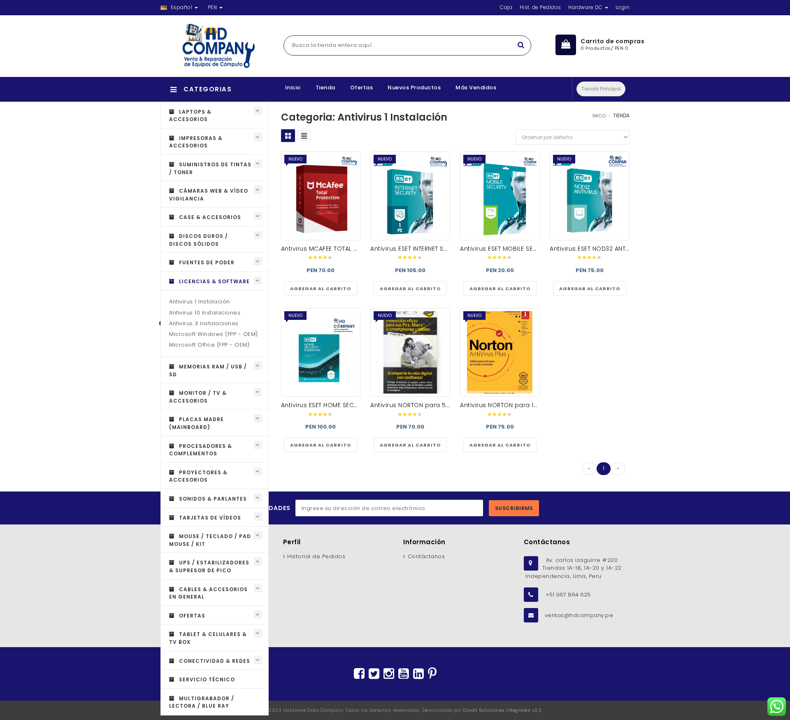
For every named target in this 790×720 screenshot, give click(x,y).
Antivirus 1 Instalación (199, 301)
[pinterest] (432, 674)
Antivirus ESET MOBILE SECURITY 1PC (512, 249)
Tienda (325, 87)
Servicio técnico (206, 679)
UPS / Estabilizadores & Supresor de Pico (209, 566)
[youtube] (403, 674)
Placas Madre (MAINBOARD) (196, 423)
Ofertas (361, 87)
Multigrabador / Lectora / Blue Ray (201, 702)
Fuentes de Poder (206, 262)
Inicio (293, 87)
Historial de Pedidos (316, 556)
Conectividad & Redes (213, 660)
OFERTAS (191, 615)
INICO (599, 115)
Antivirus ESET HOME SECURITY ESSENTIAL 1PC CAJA (355, 405)
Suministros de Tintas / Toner (210, 168)
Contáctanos (426, 556)
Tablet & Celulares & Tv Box (208, 638)
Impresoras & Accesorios (196, 142)
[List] (304, 135)
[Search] (521, 45)
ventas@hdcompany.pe (579, 615)
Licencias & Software (213, 281)
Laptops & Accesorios (190, 115)
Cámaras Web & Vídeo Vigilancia (208, 194)
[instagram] (388, 674)
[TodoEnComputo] (214, 46)
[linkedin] (418, 674)
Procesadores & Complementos (200, 450)
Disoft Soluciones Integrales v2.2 (502, 710)
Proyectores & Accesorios (198, 476)
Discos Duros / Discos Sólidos (198, 240)
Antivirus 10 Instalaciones (204, 313)
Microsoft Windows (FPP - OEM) (213, 334)
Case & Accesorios (209, 217)
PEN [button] (213, 7)
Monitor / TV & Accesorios (198, 396)
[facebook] (359, 674)
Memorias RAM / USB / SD (208, 370)
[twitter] (374, 674)
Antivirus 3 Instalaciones (204, 323)
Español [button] (181, 7)
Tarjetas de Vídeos (209, 517)
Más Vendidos (475, 87)
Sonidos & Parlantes (212, 498)
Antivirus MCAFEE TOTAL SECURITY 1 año (339, 249)
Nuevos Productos (414, 87)
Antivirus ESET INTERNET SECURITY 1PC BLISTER (435, 249)
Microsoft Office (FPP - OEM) (209, 345)
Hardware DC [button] (586, 7)
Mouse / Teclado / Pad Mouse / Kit (210, 540)
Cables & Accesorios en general (208, 593)
